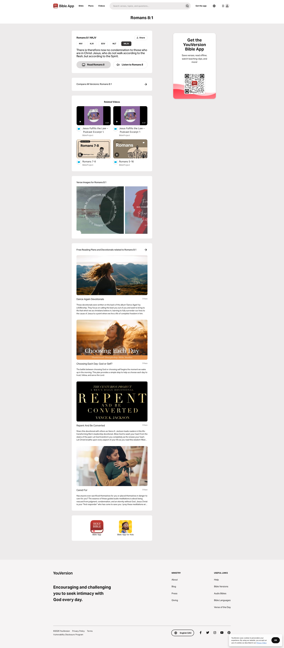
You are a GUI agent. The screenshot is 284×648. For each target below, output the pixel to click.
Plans (90, 6)
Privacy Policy (78, 631)
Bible (81, 6)
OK (275, 640)
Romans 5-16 (129, 161)
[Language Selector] (214, 6)
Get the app (201, 6)
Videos (101, 6)
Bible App (96, 534)
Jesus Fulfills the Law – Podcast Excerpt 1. (96, 130)
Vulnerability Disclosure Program (68, 634)
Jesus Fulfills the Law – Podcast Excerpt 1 (132, 130)
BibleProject (87, 135)
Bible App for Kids (125, 534)
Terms (90, 631)
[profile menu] (225, 6)
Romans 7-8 (92, 161)
